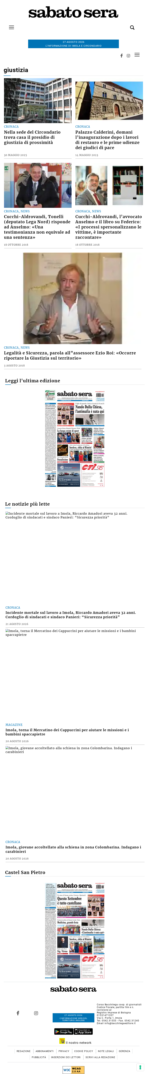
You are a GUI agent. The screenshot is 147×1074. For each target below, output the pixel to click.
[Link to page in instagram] (36, 1013)
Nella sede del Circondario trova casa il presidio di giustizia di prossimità (32, 137)
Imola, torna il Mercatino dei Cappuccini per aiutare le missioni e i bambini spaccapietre (67, 732)
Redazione (24, 1051)
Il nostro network (78, 1043)
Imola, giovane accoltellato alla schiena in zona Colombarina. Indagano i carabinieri (73, 849)
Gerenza (124, 1051)
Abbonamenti (45, 1051)
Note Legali (106, 1051)
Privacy (64, 1051)
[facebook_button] (121, 55)
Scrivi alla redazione (100, 1057)
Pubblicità (39, 1057)
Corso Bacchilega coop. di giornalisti (119, 1004)
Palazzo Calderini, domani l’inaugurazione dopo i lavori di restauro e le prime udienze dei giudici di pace (107, 140)
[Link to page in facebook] (18, 1013)
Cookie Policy (84, 1051)
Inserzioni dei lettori (66, 1057)
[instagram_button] (128, 55)
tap (137, 54)
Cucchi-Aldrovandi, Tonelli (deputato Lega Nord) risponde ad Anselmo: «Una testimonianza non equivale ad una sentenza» (37, 227)
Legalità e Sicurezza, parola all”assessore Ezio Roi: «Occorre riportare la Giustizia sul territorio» (70, 356)
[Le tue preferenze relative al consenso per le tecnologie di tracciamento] (140, 1067)
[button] (126, 25)
